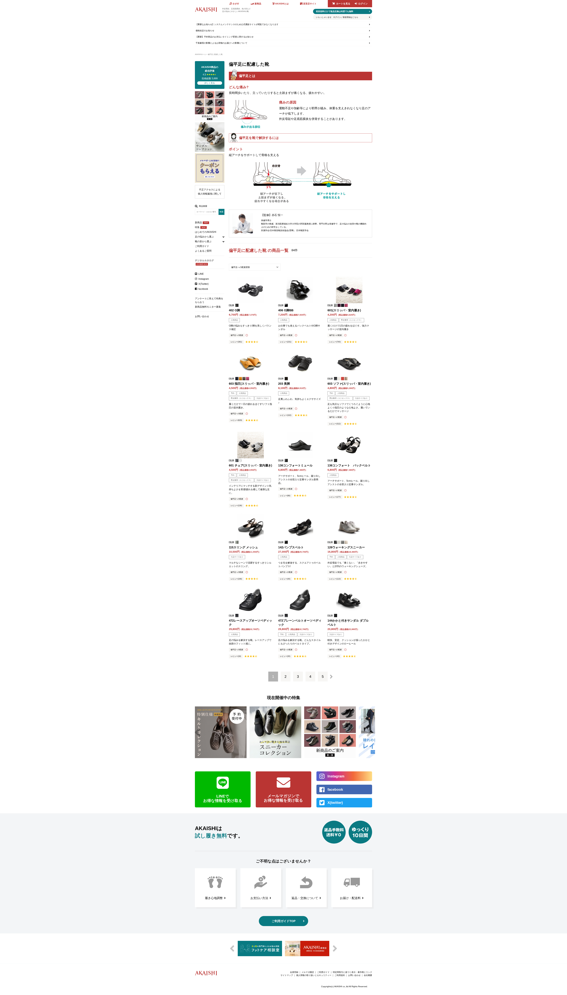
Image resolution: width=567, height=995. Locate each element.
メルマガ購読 (308, 972)
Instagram (203, 279)
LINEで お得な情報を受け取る (222, 798)
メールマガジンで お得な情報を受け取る (283, 798)
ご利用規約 (340, 975)
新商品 (201, 222)
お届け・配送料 (350, 898)
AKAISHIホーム (200, 54)
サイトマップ (287, 975)
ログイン (363, 3)
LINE (201, 274)
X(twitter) (335, 803)
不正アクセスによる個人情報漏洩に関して (209, 191)
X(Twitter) (203, 284)
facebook (203, 289)
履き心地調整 (214, 898)
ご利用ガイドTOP (283, 921)
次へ (331, 677)
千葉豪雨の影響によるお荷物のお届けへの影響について (221, 43)
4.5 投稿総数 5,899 (209, 75)
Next (369, 732)
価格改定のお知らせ (205, 30)
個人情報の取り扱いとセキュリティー (313, 975)
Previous (197, 732)
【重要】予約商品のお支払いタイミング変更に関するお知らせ (225, 37)
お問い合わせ (202, 316)
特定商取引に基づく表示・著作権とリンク (352, 972)
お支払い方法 (259, 898)
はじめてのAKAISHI (205, 232)
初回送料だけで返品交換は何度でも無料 (334, 11)
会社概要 (368, 975)
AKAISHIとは (282, 3)
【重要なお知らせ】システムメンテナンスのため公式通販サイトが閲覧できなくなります (237, 24)
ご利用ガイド (202, 246)
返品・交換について (304, 898)
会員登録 (294, 972)
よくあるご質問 (203, 251)
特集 (200, 227)
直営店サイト (309, 3)
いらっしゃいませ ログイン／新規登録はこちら (337, 17)
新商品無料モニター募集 (208, 307)
